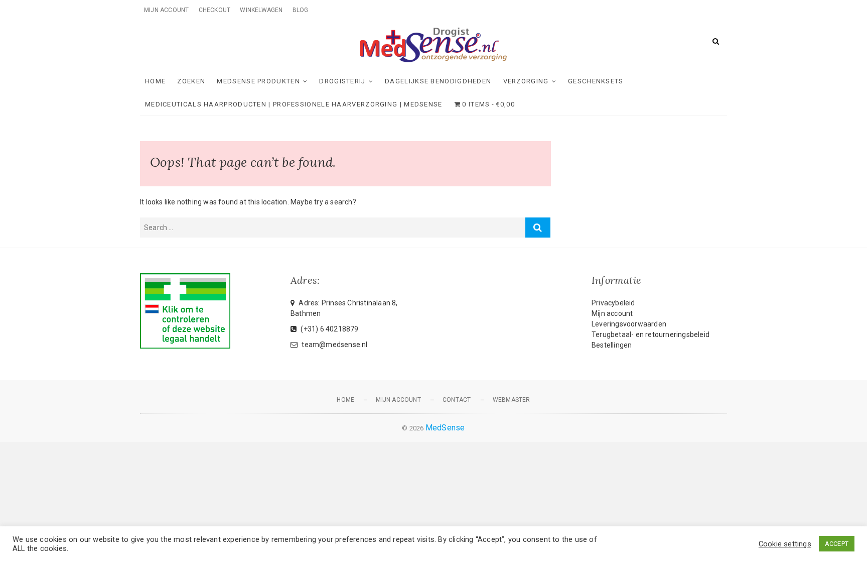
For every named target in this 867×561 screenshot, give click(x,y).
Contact (457, 399)
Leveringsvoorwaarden (629, 324)
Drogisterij (342, 81)
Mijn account (166, 10)
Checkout (215, 10)
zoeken (191, 81)
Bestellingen (612, 345)
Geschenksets (596, 81)
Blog (301, 10)
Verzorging (526, 81)
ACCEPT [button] (836, 543)
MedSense (445, 427)
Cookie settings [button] (785, 543)
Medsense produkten (258, 81)
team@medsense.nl (333, 345)
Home (155, 81)
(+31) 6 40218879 (328, 329)
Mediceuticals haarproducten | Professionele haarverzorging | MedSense (294, 104)
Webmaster (511, 399)
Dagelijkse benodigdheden (438, 81)
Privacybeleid (613, 303)
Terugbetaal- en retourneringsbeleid (650, 334)
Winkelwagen (261, 10)
